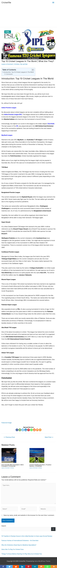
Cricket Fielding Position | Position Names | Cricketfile (40, 465)
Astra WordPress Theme (42, 561)
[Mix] (37, 430)
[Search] (53, 529)
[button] (32, 70)
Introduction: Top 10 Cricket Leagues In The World (18, 72)
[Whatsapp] (31, 430)
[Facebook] (17, 430)
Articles (16, 64)
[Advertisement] (28, 16)
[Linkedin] (25, 430)
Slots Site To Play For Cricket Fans (12, 549)
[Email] (20, 430)
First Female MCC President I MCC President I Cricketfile (12, 465)
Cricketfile (6, 2)
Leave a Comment (7, 64)
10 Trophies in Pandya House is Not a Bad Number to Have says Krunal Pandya (26, 536)
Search (3, 526)
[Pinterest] (28, 430)
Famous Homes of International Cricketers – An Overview (19, 540)
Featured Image (6, 422)
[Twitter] (22, 430)
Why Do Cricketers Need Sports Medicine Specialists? (18, 545)
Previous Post (9, 437)
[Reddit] (34, 430)
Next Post (49, 437)
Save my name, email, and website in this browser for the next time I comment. (29, 515)
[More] (40, 430)
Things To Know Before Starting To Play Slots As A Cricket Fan (21, 554)
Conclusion (9, 74)
